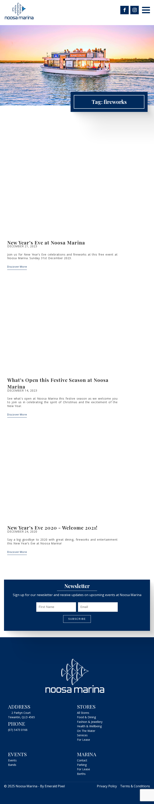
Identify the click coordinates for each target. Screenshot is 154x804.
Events (12, 760)
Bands (12, 765)
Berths (81, 774)
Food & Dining (86, 717)
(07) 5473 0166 (17, 730)
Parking (82, 765)
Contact (82, 760)
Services (82, 735)
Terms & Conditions (135, 786)
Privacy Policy (107, 786)
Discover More (17, 266)
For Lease (83, 740)
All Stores (83, 713)
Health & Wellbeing (89, 726)
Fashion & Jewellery (89, 722)
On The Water (86, 731)
